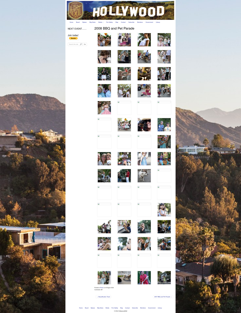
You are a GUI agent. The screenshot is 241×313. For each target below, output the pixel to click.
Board (78, 22)
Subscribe (131, 22)
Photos (102, 287)
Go (85, 44)
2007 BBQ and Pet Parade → (163, 297)
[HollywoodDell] (120, 10)
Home (71, 22)
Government (149, 22)
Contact (123, 22)
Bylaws (84, 22)
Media (100, 22)
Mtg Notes (92, 22)
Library (158, 22)
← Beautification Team (103, 297)
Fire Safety (109, 22)
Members (140, 22)
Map (117, 22)
